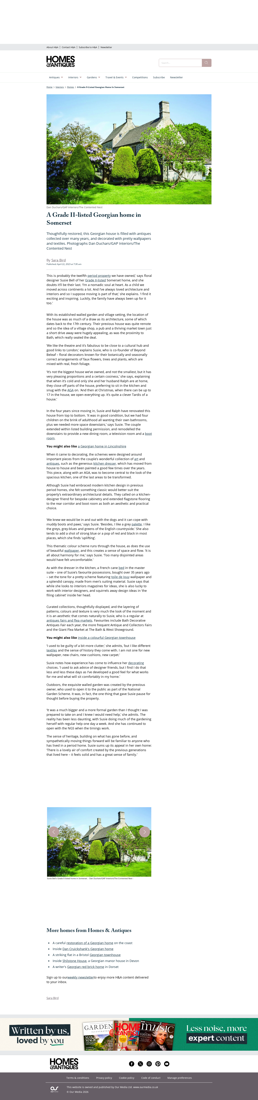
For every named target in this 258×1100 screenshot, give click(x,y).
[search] (206, 63)
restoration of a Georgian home (90, 943)
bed (121, 568)
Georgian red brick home (85, 967)
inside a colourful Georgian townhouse (106, 637)
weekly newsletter (80, 977)
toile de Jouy (120, 577)
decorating (136, 663)
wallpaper (71, 550)
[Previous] (53, 831)
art (136, 459)
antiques (53, 463)
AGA (70, 390)
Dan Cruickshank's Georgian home (87, 949)
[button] (99, 843)
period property (99, 276)
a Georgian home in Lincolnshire (102, 446)
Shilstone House (74, 961)
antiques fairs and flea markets (69, 620)
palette (137, 524)
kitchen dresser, (105, 463)
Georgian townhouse (105, 955)
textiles (52, 650)
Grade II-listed (95, 280)
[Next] (144, 831)
